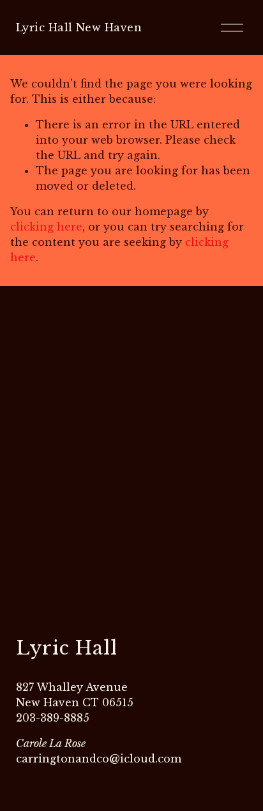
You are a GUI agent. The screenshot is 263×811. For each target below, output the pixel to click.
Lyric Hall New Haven (79, 27)
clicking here (46, 226)
